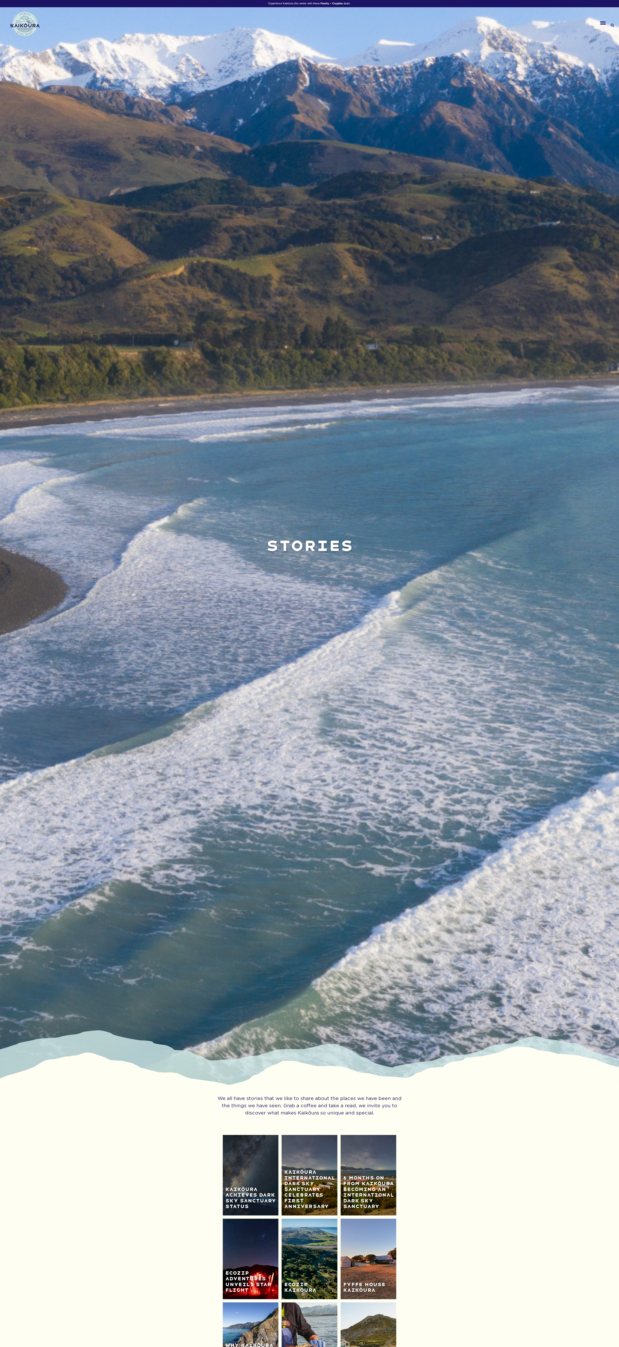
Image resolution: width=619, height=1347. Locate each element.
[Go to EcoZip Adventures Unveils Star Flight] (251, 1259)
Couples (337, 3)
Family (324, 3)
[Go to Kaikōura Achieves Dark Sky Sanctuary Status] (251, 1175)
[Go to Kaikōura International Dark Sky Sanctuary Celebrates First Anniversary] (309, 1175)
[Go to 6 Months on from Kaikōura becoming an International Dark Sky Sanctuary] (368, 1175)
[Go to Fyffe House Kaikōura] (368, 1259)
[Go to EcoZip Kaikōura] (309, 1259)
